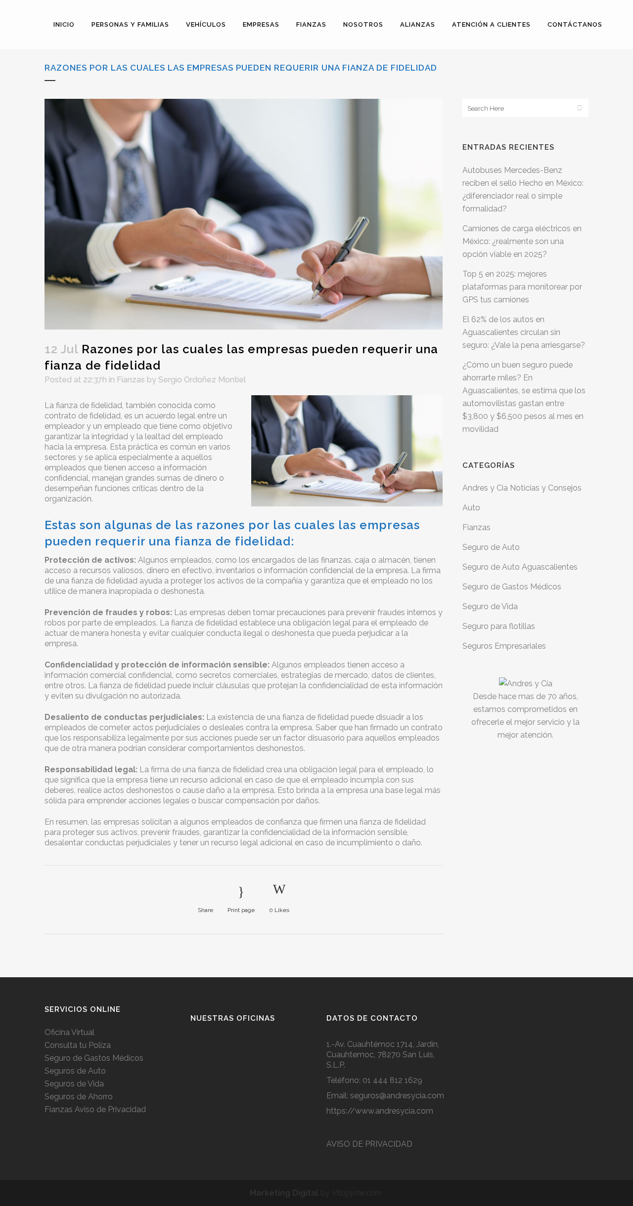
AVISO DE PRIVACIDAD (369, 1144)
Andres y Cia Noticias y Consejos (522, 488)
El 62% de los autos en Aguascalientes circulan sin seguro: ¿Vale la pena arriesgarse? (523, 332)
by (317, 1193)
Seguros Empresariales (504, 646)
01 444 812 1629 (392, 1080)
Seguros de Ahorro (79, 1096)
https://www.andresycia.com (379, 1111)
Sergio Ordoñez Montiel (202, 379)
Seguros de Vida (74, 1083)
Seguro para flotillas (498, 626)
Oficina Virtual (69, 1032)
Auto (471, 507)
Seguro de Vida (490, 606)
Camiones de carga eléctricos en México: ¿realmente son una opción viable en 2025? (522, 241)
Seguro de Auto (491, 547)
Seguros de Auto (75, 1071)
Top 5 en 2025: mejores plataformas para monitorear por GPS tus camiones (522, 286)
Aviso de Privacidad (110, 1109)
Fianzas (131, 379)
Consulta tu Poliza (78, 1045)
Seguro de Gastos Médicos (511, 586)
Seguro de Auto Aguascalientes (520, 567)
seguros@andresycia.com (397, 1095)
